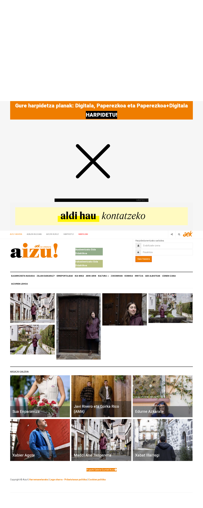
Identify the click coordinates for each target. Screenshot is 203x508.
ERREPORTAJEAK (65, 276)
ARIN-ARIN (91, 276)
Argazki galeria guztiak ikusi (100, 469)
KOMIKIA (128, 276)
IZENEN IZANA (169, 276)
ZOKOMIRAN (117, 276)
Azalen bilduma (34, 234)
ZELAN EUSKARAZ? (46, 276)
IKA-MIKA (79, 276)
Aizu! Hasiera (16, 234)
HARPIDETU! (101, 115)
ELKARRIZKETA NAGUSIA (23, 276)
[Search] (179, 234)
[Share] (171, 234)
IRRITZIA (139, 276)
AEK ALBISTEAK (152, 276)
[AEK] (188, 233)
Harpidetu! (68, 234)
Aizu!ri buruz (52, 234)
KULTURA (102, 276)
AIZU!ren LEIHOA (19, 283)
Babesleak (83, 234)
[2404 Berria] (101, 216)
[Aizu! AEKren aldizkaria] (34, 250)
